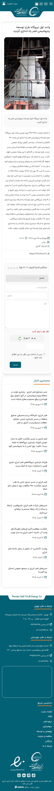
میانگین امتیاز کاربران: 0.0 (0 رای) (33, 267)
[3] (30, 278)
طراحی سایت (34, 787)
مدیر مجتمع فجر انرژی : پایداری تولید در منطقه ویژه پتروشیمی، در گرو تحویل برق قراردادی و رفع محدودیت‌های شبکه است (29, 395)
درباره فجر (47, 721)
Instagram (19, 775)
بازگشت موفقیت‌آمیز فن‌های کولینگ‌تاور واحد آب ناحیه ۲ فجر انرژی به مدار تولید (29, 530)
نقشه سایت (46, 711)
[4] (33, 278)
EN (46, 4)
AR (41, 4)
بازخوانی (19, 337)
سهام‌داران (47, 726)
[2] (27, 278)
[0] (8, 268)
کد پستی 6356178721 (39, 655)
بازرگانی (48, 741)
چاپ (44, 242)
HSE (50, 716)
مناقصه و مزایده (45, 736)
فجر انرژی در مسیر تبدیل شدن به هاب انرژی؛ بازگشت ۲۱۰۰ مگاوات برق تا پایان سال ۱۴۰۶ (27, 485)
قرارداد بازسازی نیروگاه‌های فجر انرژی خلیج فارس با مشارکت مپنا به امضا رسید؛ (28, 464)
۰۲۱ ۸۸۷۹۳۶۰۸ (42, 630)
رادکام (27, 787)
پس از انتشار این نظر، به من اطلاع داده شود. (27, 356)
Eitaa (33, 775)
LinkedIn (24, 775)
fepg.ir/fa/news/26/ (38, 253)
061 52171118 (43, 661)
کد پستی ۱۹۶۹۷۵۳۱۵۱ (39, 624)
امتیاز (41, 278)
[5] (35, 278)
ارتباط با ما (47, 746)
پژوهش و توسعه (44, 731)
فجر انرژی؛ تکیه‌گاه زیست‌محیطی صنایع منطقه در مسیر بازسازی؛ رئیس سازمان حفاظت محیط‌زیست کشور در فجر (29, 418)
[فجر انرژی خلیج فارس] (27, 12)
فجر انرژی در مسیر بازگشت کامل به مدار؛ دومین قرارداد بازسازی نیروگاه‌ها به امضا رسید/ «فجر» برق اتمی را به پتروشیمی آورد (28, 442)
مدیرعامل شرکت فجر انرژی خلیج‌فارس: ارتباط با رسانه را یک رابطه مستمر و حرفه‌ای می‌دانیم (27, 509)
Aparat (28, 775)
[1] (24, 278)
